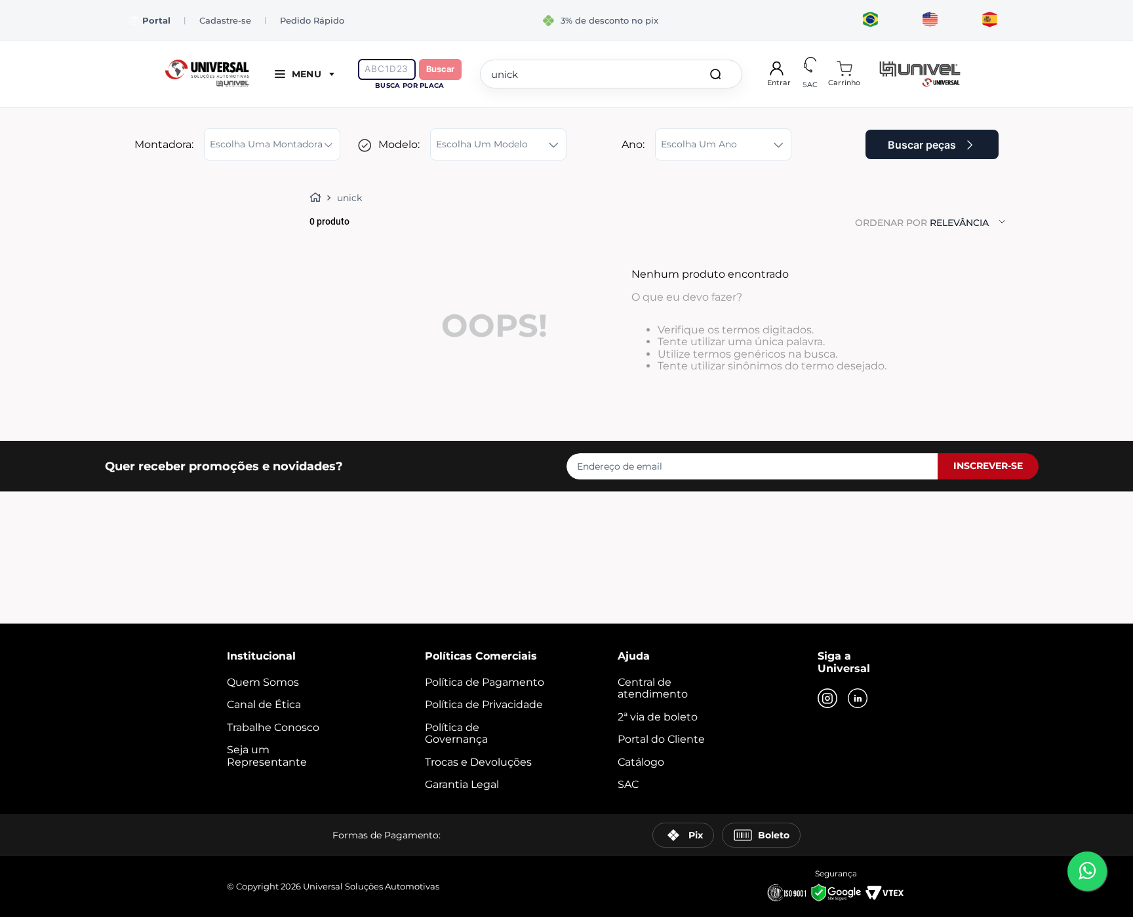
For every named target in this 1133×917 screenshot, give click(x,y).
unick (349, 198)
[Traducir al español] (990, 20)
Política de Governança (456, 733)
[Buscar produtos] (718, 74)
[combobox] (611, 74)
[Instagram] (827, 699)
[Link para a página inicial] (318, 198)
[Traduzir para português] (870, 20)
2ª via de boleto (658, 717)
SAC (628, 784)
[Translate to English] (930, 20)
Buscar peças (922, 144)
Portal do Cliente (661, 739)
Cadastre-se (225, 20)
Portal (156, 21)
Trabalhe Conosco (273, 727)
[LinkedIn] (857, 699)
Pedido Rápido (312, 20)
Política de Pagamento (484, 682)
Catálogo (641, 762)
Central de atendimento (653, 688)
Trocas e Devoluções (478, 762)
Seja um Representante (267, 755)
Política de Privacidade (484, 704)
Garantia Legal (462, 784)
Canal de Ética (264, 704)
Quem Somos (263, 682)
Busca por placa (409, 85)
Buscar (440, 69)
